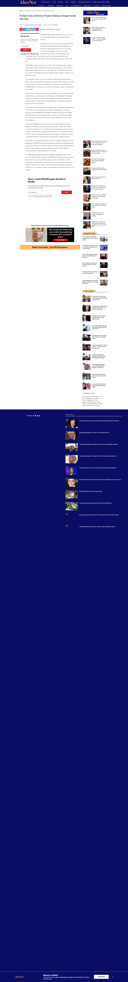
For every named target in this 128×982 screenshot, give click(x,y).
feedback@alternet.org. (61, 225)
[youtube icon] (37, 416)
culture (60, 2)
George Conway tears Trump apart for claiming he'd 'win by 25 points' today (98, 515)
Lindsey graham (92, 402)
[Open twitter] (103, 2)
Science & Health (45, 2)
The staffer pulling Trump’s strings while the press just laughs (99, 385)
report (57, 44)
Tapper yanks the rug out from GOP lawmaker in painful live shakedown (97, 467)
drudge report (90, 400)
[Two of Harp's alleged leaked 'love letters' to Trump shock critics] (86, 20)
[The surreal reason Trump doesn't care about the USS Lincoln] (86, 377)
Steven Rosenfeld (31, 25)
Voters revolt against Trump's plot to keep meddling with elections (90, 256)
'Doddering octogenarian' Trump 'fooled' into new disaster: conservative (98, 366)
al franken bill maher (92, 403)
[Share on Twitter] (27, 29)
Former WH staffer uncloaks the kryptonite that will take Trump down (99, 327)
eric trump (96, 405)
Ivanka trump (90, 405)
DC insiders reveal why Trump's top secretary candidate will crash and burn (90, 247)
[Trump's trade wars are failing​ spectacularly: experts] (104, 274)
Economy (73, 2)
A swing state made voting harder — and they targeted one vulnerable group (99, 39)
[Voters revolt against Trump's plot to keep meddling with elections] (104, 256)
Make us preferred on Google (50, 29)
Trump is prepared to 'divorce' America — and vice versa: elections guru (100, 346)
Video (66, 2)
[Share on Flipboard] (21, 29)
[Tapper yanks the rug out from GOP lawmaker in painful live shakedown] (71, 471)
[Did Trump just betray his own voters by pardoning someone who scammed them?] (36, 235)
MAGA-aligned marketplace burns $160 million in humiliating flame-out (99, 29)
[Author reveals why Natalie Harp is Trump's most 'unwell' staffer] (104, 239)
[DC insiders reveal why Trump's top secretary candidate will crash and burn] (104, 248)
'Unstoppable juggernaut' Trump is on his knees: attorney (94, 432)
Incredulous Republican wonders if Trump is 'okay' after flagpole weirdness (99, 356)
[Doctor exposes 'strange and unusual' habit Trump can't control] (104, 265)
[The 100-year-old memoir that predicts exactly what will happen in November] (86, 309)
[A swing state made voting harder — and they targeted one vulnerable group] (86, 40)
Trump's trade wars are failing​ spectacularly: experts (90, 272)
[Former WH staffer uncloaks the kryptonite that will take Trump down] (86, 328)
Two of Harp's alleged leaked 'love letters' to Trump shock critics (99, 19)
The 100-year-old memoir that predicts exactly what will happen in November (99, 308)
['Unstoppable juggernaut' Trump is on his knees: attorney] (71, 436)
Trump (45, 34)
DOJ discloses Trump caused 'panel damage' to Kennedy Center (99, 337)
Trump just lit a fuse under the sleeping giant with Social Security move (99, 298)
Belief (54, 2)
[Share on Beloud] (37, 29)
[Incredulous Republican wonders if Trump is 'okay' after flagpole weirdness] (86, 357)
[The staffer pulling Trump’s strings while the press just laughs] (86, 386)
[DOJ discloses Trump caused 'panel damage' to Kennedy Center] (86, 338)
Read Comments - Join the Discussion (50, 247)
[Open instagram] (33, 416)
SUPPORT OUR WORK (106, 5)
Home (21, 10)
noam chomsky (95, 396)
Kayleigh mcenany (90, 398)
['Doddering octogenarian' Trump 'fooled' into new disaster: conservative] (86, 367)
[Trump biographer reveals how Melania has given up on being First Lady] (104, 282)
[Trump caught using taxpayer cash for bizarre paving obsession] (71, 506)
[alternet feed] (104, 2)
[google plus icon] (31, 416)
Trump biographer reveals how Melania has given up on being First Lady (90, 282)
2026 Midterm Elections (84, 2)
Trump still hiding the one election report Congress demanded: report (97, 526)
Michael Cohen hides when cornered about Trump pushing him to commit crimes (100, 479)
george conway (86, 396)
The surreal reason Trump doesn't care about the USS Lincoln (99, 376)
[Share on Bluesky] (34, 29)
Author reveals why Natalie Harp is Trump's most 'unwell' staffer (90, 238)
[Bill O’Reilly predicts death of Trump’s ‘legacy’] (71, 494)
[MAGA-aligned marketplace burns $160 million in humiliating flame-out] (86, 30)
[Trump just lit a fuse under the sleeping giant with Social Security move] (86, 299)
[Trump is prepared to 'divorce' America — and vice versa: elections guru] (86, 347)
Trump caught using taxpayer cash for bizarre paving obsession (95, 503)
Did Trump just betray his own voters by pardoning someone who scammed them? (60, 233)
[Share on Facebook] (24, 29)
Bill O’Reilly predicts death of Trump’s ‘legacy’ (90, 491)
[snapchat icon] (40, 416)
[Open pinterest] (35, 416)
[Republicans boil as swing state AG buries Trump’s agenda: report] (86, 318)
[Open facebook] (102, 2)
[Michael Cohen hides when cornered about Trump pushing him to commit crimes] (71, 483)
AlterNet (39, 25)
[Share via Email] (30, 29)
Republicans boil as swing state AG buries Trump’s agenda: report (98, 317)
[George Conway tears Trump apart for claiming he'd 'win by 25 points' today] (71, 518)
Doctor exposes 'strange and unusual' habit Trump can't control (89, 264)
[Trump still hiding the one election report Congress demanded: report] (71, 530)
